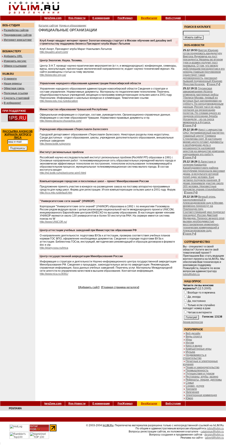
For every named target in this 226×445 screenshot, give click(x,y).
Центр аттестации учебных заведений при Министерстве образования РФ (88, 230)
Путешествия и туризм (200, 373)
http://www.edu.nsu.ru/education (59, 101)
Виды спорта (194, 336)
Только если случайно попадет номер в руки (199, 307)
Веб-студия (173, 18)
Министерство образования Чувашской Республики (73, 109)
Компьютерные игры (198, 348)
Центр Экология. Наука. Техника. (61, 60)
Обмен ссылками (15, 65)
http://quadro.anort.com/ (54, 52)
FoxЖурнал (125, 18)
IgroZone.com (53, 18)
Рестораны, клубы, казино (202, 376)
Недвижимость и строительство (194, 356)
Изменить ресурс (15, 61)
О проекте (10, 78)
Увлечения (192, 392)
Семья (190, 382)
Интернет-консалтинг (18, 39)
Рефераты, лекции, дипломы (204, 379)
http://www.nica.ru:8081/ (54, 273)
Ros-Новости (76, 18)
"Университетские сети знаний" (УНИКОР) (67, 201)
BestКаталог (149, 18)
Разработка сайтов (16, 30)
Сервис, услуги (195, 385)
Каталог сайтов (48, 25)
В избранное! (12, 103)
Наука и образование (72, 25)
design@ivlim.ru (214, 434)
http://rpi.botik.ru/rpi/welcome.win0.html (63, 172)
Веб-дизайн (193, 333)
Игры (189, 339)
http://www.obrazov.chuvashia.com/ (60, 120)
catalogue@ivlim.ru (212, 431)
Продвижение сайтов (18, 35)
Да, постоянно (197, 301)
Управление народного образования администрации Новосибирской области (90, 83)
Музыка (190, 351)
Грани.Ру (213, 84)
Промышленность (197, 370)
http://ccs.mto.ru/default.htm (56, 192)
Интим (190, 342)
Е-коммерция (101, 18)
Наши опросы (13, 83)
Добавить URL (13, 56)
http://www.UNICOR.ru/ (53, 221)
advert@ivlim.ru (214, 437)
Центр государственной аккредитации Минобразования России (81, 256)
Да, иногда (194, 296)
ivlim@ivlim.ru (191, 274)
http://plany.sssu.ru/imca (54, 247)
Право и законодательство (202, 367)
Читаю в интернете (200, 312)
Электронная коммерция (201, 395)
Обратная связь (14, 88)
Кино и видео (194, 345)
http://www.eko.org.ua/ (53, 75)
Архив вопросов (193, 322)
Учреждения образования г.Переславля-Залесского (74, 129)
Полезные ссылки (16, 93)
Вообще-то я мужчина (201, 292)
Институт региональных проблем (62, 152)
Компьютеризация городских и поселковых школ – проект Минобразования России (94, 181)
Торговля (191, 389)
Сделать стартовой (16, 98)
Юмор (189, 398)
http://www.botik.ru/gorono (55, 143)
